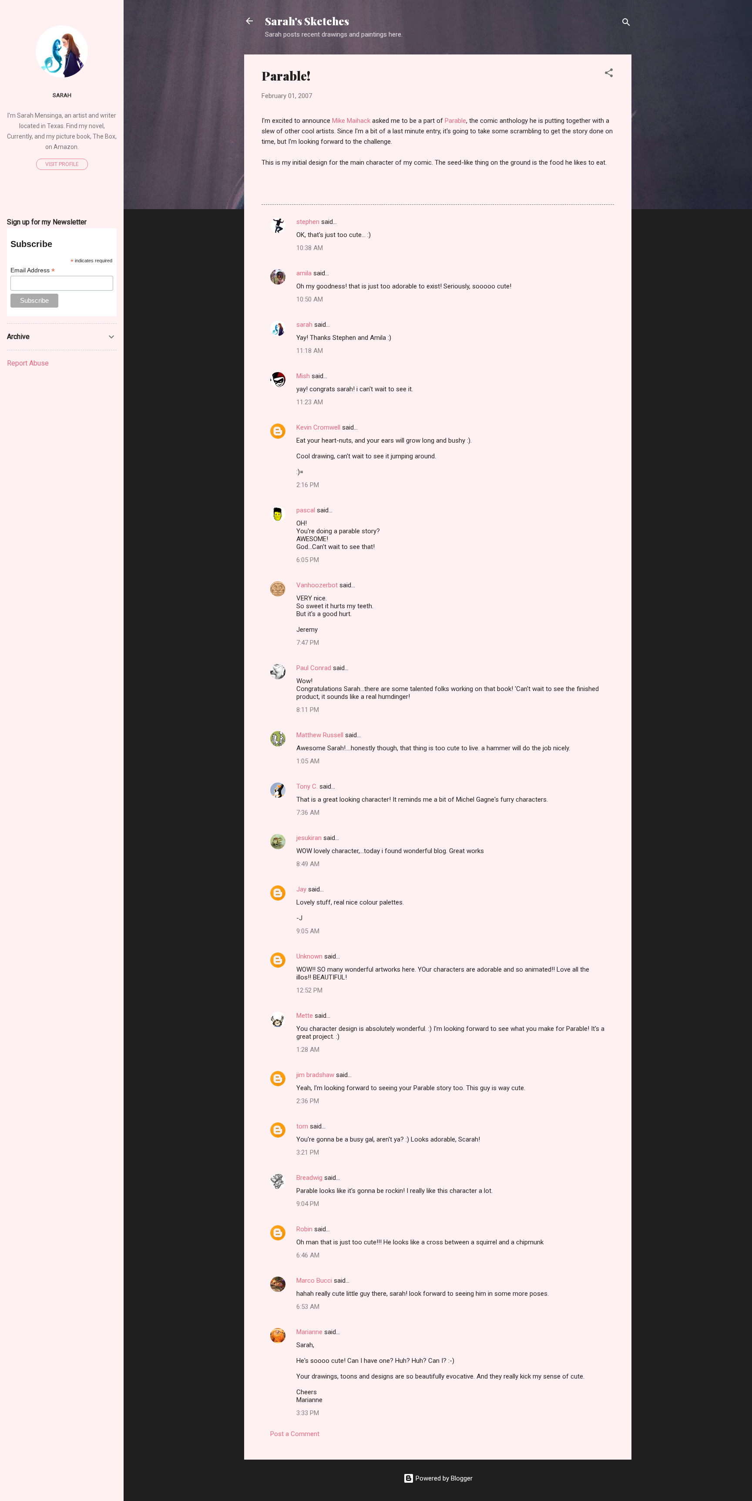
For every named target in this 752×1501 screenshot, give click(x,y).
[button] (609, 74)
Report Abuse (28, 363)
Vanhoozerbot (317, 585)
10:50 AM (309, 299)
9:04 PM (307, 1204)
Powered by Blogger (443, 1478)
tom (302, 1126)
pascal (305, 510)
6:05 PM (307, 560)
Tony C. (307, 786)
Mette (304, 1016)
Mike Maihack (351, 121)
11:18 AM (309, 351)
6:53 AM (307, 1307)
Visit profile (62, 164)
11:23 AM (309, 402)
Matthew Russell (319, 735)
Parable (455, 121)
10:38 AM (309, 248)
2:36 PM (307, 1101)
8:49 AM (307, 864)
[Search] (626, 23)
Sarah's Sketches (307, 21)
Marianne (309, 1332)
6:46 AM (307, 1255)
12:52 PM (309, 990)
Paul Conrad (313, 668)
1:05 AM (307, 761)
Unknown (309, 956)
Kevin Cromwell (318, 427)
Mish (303, 376)
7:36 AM (307, 813)
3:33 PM (307, 1413)
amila (304, 273)
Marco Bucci (314, 1280)
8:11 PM (307, 710)
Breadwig (309, 1178)
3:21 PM (307, 1152)
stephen (307, 222)
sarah (304, 325)
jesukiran (309, 838)
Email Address (32, 270)
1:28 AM (307, 1050)
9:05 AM (307, 931)
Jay (301, 889)
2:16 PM (307, 485)
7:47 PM (307, 643)
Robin (304, 1229)
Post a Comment (294, 1434)
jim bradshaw (315, 1075)
